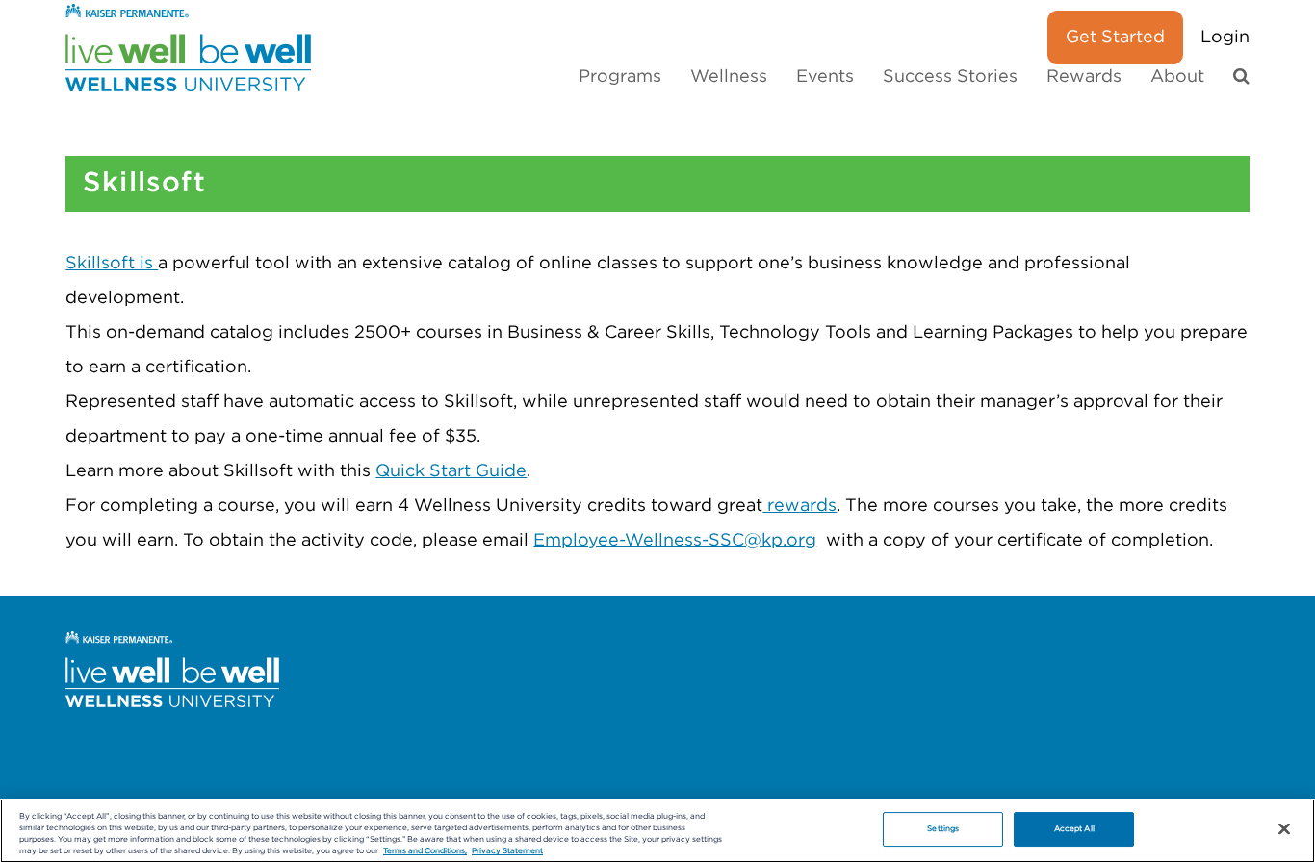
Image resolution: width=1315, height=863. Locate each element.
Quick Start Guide (451, 471)
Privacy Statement (507, 851)
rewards (799, 506)
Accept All (1074, 829)
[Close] (1284, 829)
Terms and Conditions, (425, 851)
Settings (943, 829)
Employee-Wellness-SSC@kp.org (674, 540)
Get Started (1115, 37)
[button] (1241, 77)
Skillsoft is (111, 263)
